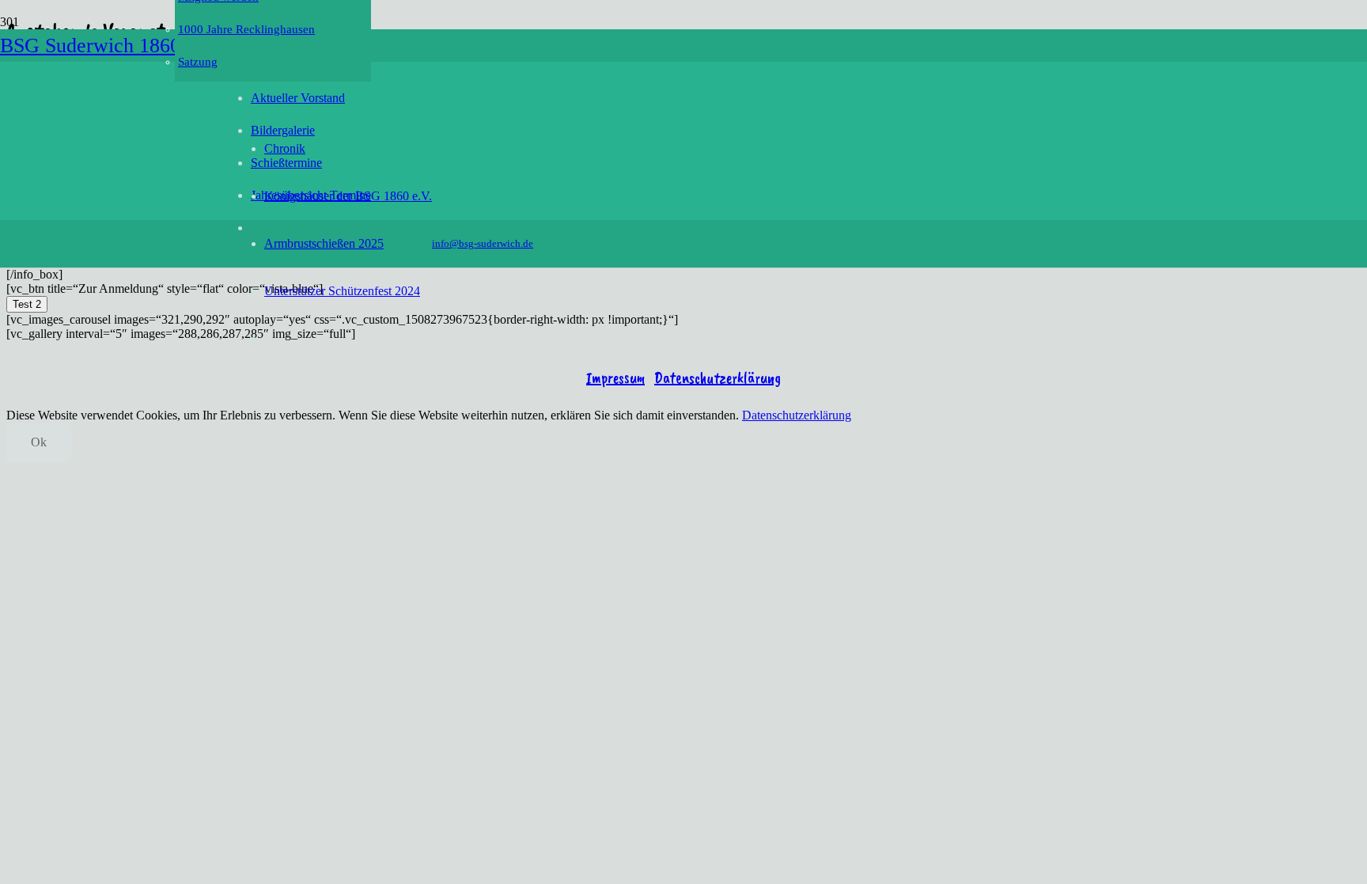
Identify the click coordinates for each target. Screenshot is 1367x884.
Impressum (615, 378)
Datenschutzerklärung (717, 378)
